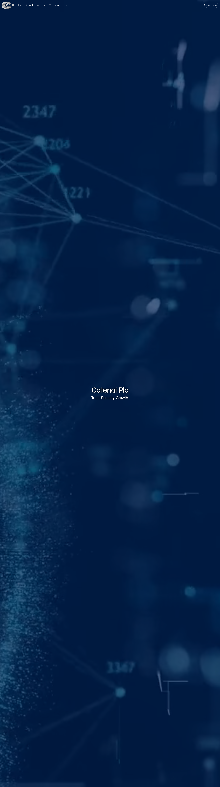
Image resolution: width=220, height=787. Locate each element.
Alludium (42, 5)
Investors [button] (66, 5)
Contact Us (211, 5)
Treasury (54, 5)
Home (20, 5)
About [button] (29, 5)
